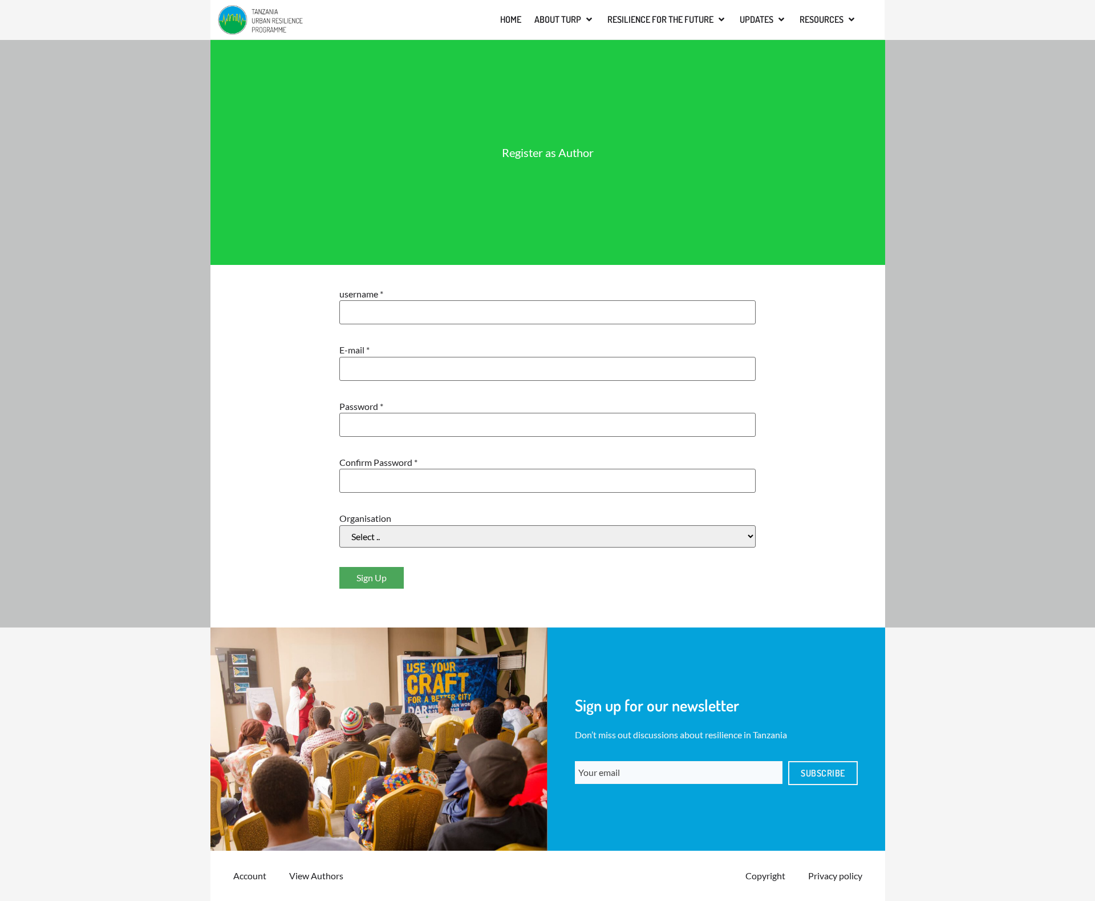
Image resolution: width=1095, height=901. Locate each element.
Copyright (765, 875)
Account (249, 875)
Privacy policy (835, 875)
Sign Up (371, 577)
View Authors (316, 875)
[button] (564, 19)
